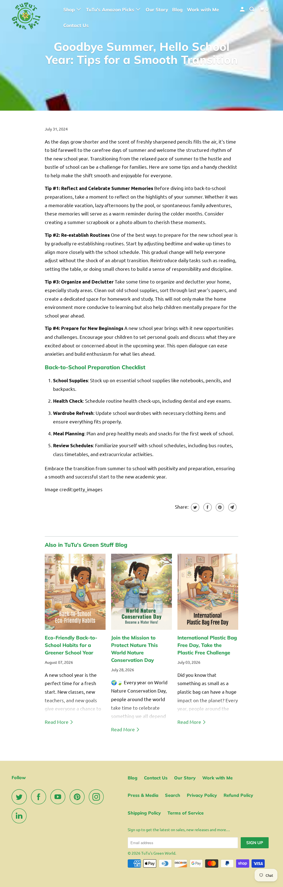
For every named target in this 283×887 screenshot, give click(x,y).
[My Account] (243, 9)
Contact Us (76, 25)
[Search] (252, 9)
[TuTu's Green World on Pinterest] (79, 796)
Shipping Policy (144, 813)
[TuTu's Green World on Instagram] (98, 796)
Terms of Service (185, 813)
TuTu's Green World (158, 852)
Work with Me (203, 9)
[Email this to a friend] (232, 507)
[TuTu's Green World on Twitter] (21, 796)
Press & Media (143, 795)
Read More (57, 722)
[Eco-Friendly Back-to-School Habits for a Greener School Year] (75, 592)
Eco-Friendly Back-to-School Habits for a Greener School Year (71, 645)
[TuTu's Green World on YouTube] (59, 796)
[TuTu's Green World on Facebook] (40, 796)
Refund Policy (238, 795)
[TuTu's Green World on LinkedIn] (21, 815)
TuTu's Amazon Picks (111, 9)
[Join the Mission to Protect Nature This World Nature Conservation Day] (141, 592)
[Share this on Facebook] (207, 507)
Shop (69, 9)
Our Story (157, 9)
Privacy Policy (202, 795)
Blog (177, 9)
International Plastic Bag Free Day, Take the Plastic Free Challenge (207, 645)
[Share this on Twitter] (194, 507)
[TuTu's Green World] (34, 17)
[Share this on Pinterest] (219, 507)
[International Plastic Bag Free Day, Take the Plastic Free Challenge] (207, 592)
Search (172, 795)
